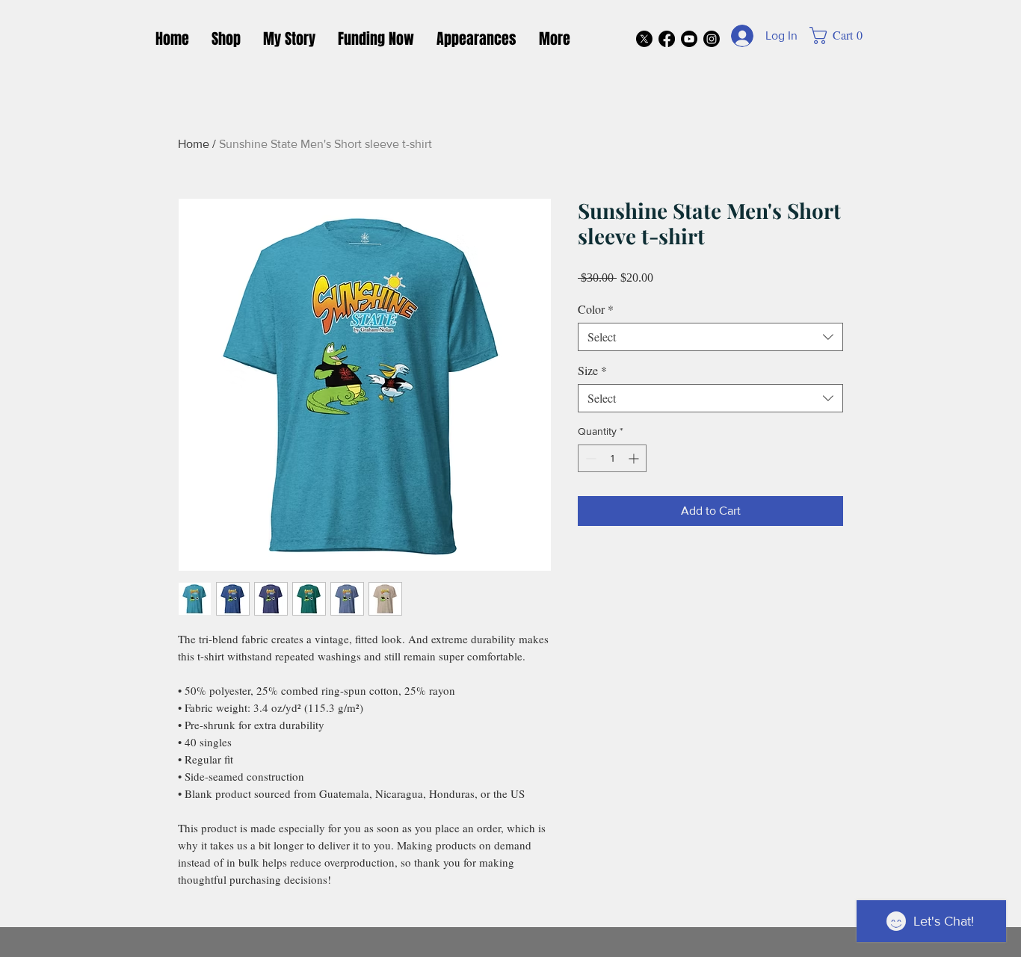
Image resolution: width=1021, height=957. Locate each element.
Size (592, 370)
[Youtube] (689, 39)
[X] (644, 39)
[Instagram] (711, 39)
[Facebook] (666, 39)
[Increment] (635, 458)
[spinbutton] (612, 458)
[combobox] (710, 337)
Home (193, 143)
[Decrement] (589, 458)
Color (596, 309)
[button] (843, 35)
